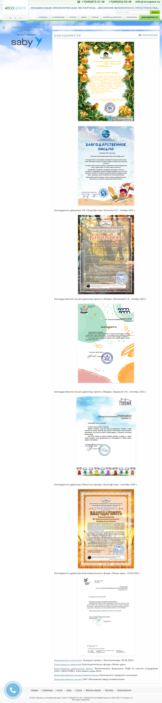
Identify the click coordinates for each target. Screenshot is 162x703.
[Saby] (27, 47)
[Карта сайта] (15, 18)
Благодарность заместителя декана (73, 668)
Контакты (132, 17)
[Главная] (10, 18)
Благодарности (150, 17)
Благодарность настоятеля (68, 660)
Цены (84, 17)
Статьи (94, 17)
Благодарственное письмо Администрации (76, 675)
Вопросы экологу (112, 17)
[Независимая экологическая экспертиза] (15, 8)
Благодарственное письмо (68, 679)
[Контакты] (20, 18)
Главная (43, 17)
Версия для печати (150, 35)
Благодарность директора (67, 664)
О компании (58, 17)
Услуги (72, 17)
